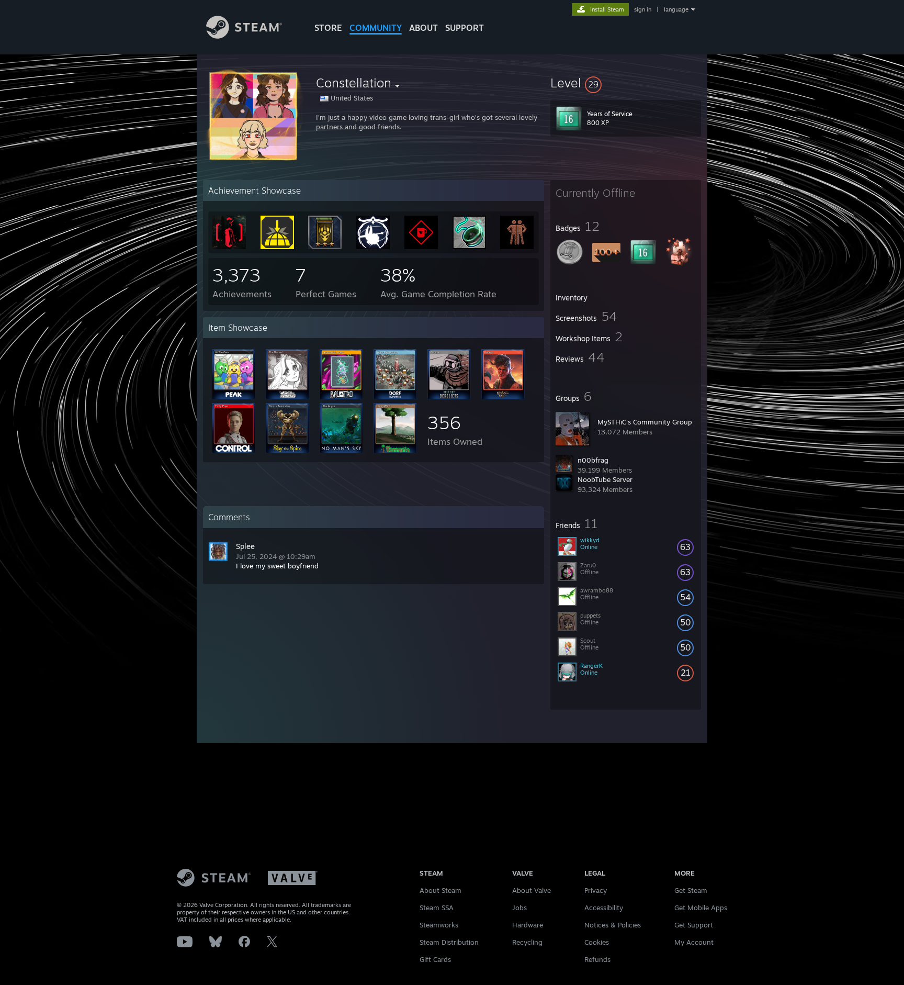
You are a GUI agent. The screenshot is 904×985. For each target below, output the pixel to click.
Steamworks (439, 925)
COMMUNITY (375, 28)
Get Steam (690, 890)
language (676, 9)
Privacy (595, 890)
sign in (642, 9)
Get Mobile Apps (700, 907)
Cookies (596, 942)
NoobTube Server (605, 479)
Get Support (693, 925)
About (423, 28)
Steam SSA (437, 907)
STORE (328, 28)
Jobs (519, 907)
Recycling (527, 942)
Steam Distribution (449, 942)
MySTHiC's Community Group (644, 422)
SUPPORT (464, 28)
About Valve (531, 890)
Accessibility (603, 907)
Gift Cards (435, 959)
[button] (625, 82)
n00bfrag (593, 460)
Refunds (597, 959)
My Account (694, 942)
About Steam (440, 890)
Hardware (527, 925)
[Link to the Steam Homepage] (244, 35)
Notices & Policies (612, 925)
